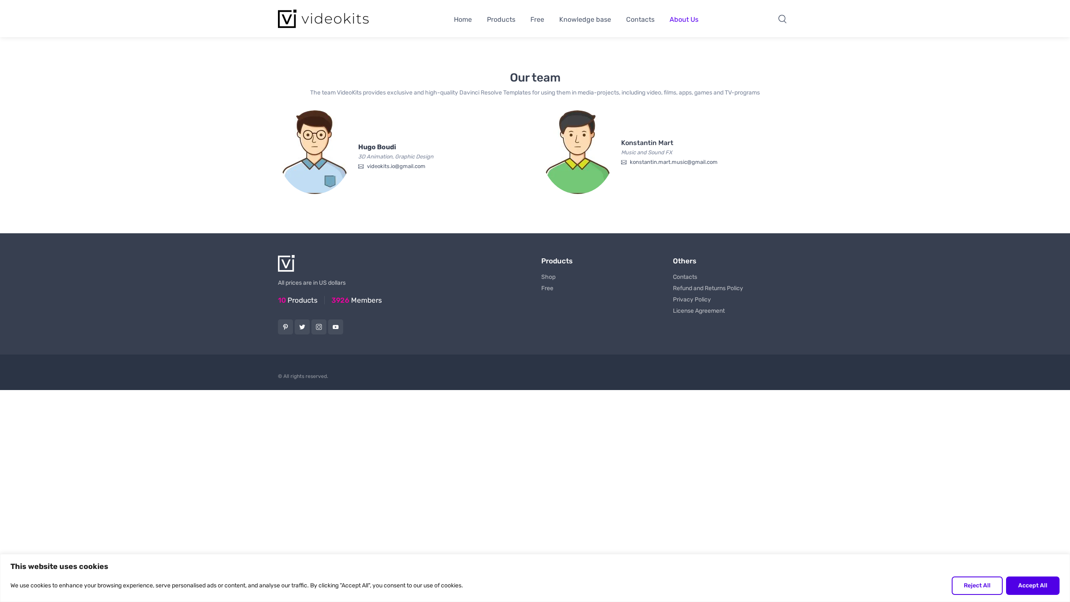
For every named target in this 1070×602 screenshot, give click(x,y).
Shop (548, 277)
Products (501, 19)
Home (463, 19)
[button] (782, 18)
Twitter (302, 326)
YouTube (335, 326)
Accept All (1032, 585)
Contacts (640, 19)
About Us (684, 19)
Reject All (977, 585)
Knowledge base (585, 19)
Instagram (318, 326)
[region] (535, 578)
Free (537, 19)
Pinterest (285, 326)
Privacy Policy (692, 299)
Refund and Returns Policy (708, 288)
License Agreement (699, 310)
